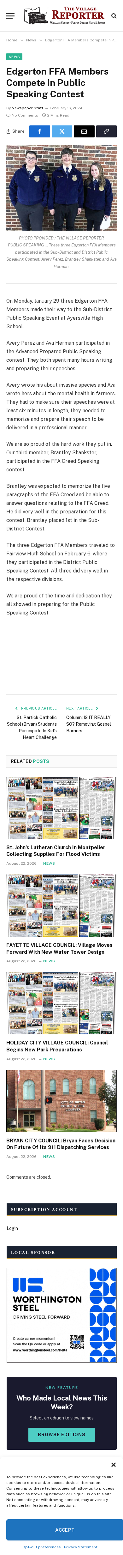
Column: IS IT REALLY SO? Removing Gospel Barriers (88, 724)
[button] (113, 1464)
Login (12, 1228)
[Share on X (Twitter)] (62, 131)
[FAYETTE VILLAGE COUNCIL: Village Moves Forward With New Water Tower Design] (61, 905)
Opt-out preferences (41, 1547)
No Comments (25, 115)
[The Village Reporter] (64, 16)
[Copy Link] (106, 131)
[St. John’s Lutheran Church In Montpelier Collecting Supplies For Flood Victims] (61, 808)
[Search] (113, 16)
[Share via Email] (84, 131)
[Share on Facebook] (39, 131)
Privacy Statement (80, 1547)
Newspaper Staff (27, 108)
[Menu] (10, 16)
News (14, 57)
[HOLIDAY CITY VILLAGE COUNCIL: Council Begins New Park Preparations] (61, 1003)
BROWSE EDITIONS (61, 1434)
